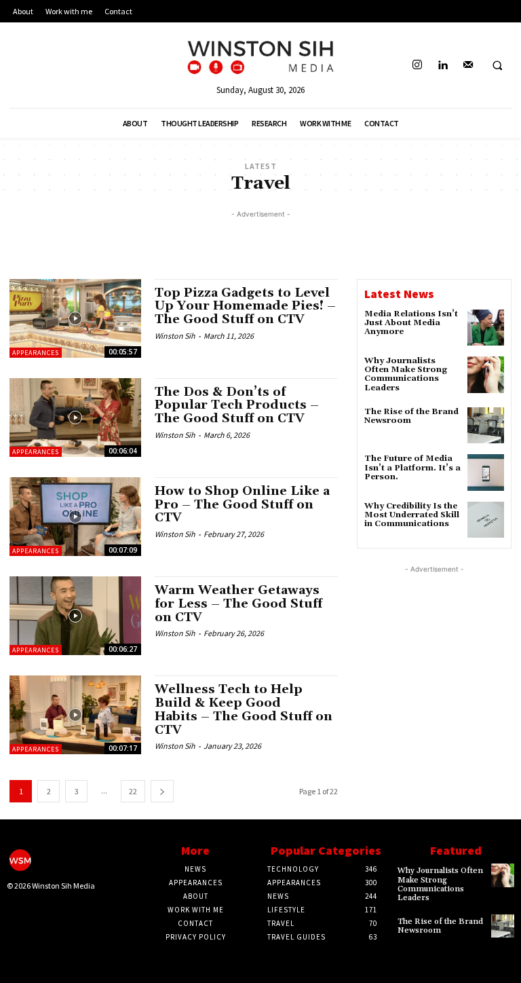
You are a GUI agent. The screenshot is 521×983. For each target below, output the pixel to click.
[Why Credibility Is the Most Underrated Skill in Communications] (485, 520)
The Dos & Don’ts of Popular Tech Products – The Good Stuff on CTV (237, 405)
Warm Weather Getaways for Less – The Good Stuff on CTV (238, 603)
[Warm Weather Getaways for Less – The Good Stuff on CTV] (75, 615)
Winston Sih (175, 336)
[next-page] (162, 791)
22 (133, 791)
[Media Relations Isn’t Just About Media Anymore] (485, 328)
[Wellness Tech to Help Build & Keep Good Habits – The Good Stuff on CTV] (75, 714)
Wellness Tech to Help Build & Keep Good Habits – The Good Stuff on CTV (243, 709)
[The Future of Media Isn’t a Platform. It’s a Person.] (485, 472)
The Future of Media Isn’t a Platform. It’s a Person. (412, 467)
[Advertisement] (260, 241)
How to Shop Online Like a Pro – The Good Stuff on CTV (242, 504)
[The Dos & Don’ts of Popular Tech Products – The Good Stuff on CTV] (75, 417)
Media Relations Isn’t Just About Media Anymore (411, 323)
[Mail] (468, 65)
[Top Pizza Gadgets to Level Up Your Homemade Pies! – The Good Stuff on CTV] (75, 318)
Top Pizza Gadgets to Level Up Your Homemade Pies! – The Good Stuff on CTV (245, 306)
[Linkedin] (442, 65)
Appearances (35, 352)
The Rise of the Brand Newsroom (411, 416)
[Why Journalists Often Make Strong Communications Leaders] (485, 374)
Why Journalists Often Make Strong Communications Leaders (405, 374)
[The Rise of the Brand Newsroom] (485, 425)
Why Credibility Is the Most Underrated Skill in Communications (411, 515)
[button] (497, 66)
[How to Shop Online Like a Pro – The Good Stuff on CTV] (75, 516)
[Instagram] (417, 65)
